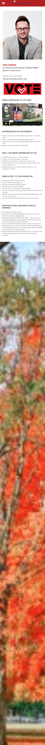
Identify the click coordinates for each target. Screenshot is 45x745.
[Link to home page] (22, 3)
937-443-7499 (16, 76)
